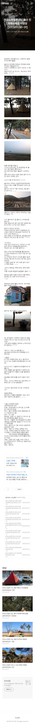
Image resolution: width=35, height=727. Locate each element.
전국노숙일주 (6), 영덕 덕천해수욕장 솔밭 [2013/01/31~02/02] (13, 524)
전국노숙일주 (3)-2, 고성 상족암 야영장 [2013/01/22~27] (13, 537)
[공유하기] (10, 489)
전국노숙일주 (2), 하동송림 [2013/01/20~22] (13, 548)
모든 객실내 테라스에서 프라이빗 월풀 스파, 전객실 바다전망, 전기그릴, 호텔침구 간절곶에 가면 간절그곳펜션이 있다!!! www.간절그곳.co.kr (11, 464)
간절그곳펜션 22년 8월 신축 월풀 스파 (11, 461)
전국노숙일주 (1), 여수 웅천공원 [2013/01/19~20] (13, 553)
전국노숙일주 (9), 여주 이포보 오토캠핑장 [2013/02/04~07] (13, 507)
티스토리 (17, 718)
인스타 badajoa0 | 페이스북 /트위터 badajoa (13, 684)
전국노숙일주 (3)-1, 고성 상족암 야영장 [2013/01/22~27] (13, 542)
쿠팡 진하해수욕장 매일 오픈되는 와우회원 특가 (16, 475)
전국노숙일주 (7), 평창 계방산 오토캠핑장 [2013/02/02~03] (13, 518)
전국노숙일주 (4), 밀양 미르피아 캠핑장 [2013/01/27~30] (13, 531)
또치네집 (5, 3)
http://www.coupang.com (14, 472)
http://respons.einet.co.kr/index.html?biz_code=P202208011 (15, 458)
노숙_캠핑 (13, 497)
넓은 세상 (8, 497)
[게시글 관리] (12, 489)
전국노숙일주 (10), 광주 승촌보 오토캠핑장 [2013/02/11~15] (13, 501)
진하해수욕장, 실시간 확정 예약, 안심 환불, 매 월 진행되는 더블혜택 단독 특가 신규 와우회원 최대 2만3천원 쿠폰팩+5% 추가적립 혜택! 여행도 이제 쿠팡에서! (17, 478)
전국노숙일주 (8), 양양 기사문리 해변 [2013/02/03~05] (13, 512)
